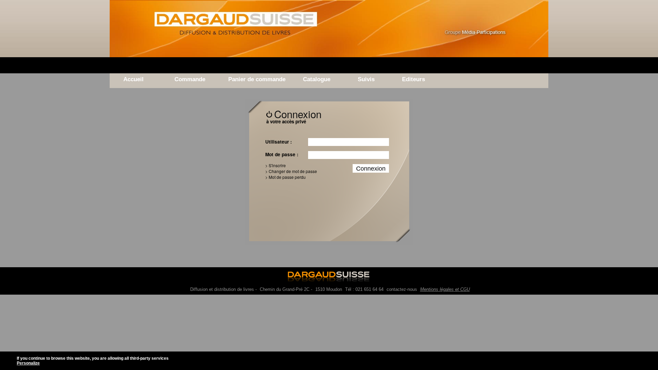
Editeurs (412, 80)
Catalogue (316, 80)
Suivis (366, 80)
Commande (189, 80)
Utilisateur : (278, 141)
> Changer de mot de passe (291, 171)
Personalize (28, 363)
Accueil (133, 80)
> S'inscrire (275, 165)
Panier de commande (256, 80)
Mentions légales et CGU (445, 289)
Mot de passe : (281, 154)
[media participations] (480, 30)
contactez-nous (402, 289)
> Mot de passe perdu (285, 177)
